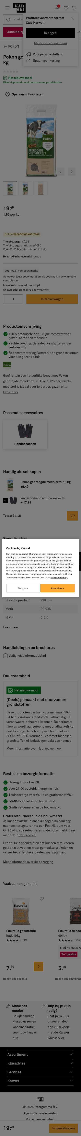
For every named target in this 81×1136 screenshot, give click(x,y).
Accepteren (57, 588)
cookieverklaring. (59, 578)
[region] (40, 568)
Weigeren (23, 588)
